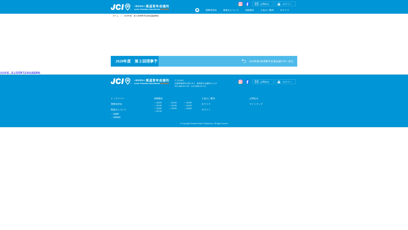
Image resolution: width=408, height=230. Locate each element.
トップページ (117, 98)
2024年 (189, 103)
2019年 (174, 108)
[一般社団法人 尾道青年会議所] (140, 7)
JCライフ (284, 10)
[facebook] (247, 4)
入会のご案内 (267, 10)
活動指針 (117, 117)
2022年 (174, 105)
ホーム (115, 16)
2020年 (159, 108)
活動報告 (249, 10)
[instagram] (240, 4)
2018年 (189, 108)
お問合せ (253, 98)
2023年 (159, 105)
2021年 (189, 105)
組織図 (116, 114)
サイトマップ (256, 104)
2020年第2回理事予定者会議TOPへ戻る (271, 61)
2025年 (174, 103)
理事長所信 (211, 10)
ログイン (206, 109)
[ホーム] (197, 10)
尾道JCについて (231, 10)
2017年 (159, 111)
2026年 (159, 103)
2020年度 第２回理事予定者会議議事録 (20, 72)
